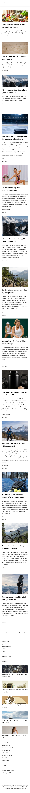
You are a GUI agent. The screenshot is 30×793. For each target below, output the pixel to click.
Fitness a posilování (6, 414)
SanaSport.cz (5, 3)
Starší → (26, 632)
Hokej (3, 158)
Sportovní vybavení (6, 209)
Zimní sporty (4, 103)
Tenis (3, 363)
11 (19, 632)
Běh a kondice (5, 70)
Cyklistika (4, 312)
